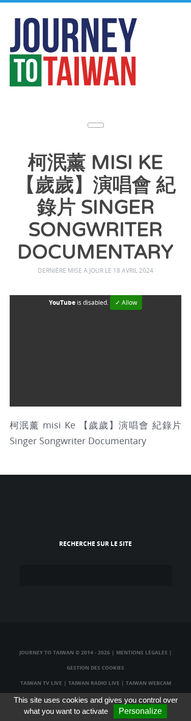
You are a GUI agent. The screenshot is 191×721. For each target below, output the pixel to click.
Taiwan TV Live (41, 682)
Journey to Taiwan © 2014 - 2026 (64, 652)
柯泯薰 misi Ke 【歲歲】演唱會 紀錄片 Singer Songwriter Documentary (96, 208)
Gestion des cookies (95, 667)
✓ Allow (126, 302)
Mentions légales (142, 652)
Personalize (140, 711)
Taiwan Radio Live (94, 682)
